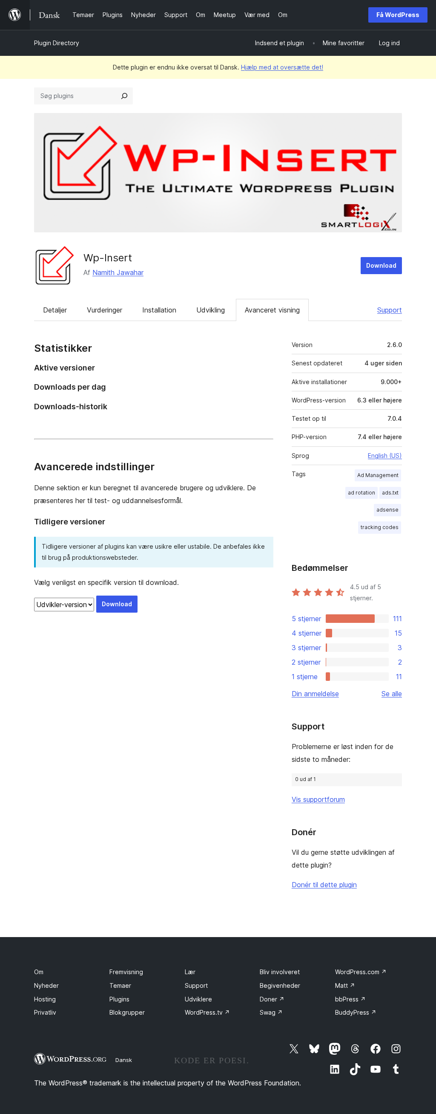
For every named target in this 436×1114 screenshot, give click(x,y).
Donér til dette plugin (324, 884)
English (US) (385, 455)
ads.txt (390, 492)
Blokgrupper (127, 1012)
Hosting (45, 999)
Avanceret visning (272, 310)
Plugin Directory (56, 42)
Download (381, 265)
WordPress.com (361, 971)
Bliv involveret (280, 971)
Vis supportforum (318, 799)
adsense (387, 509)
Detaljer (55, 310)
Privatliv (45, 1012)
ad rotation (361, 492)
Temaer (120, 985)
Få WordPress (397, 14)
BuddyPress (355, 1012)
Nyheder (46, 985)
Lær (190, 971)
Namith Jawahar (117, 272)
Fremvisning (126, 971)
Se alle (392, 693)
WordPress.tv (207, 1012)
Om (38, 971)
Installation (159, 310)
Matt (345, 985)
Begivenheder (280, 985)
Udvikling (210, 310)
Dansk (123, 1059)
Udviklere (198, 999)
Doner (272, 999)
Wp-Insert (107, 258)
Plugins (119, 999)
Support (389, 310)
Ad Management (378, 475)
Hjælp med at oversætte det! (282, 67)
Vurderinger (104, 310)
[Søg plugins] (124, 95)
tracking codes (380, 527)
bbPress (350, 999)
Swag (271, 1012)
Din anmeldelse (315, 693)
